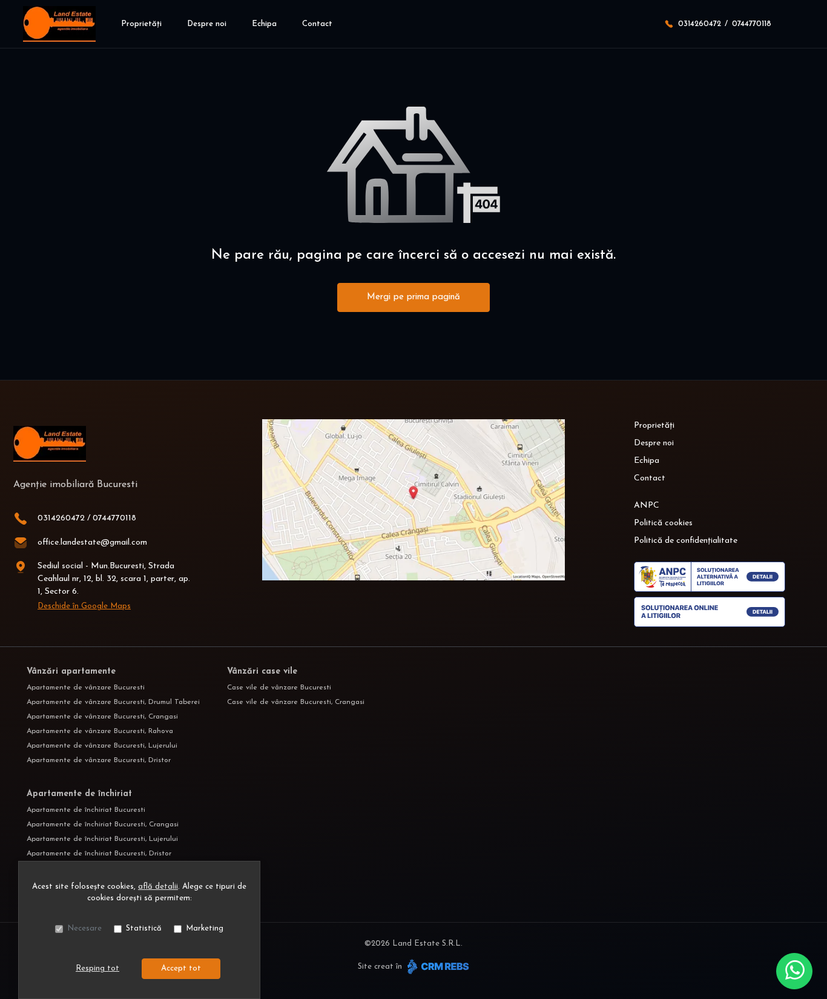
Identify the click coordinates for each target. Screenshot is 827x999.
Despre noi (206, 24)
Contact (317, 24)
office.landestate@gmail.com (92, 542)
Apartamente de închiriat (79, 793)
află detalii (158, 887)
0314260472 (699, 24)
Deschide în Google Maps (84, 606)
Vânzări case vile (262, 671)
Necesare (84, 928)
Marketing (204, 928)
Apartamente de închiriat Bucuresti (86, 810)
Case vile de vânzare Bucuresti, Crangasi (295, 702)
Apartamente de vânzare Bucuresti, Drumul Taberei (113, 702)
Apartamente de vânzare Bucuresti (86, 687)
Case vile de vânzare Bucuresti (279, 687)
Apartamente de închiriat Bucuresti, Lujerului (102, 839)
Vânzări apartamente (71, 671)
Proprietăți (141, 24)
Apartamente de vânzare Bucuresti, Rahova (100, 731)
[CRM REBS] (436, 967)
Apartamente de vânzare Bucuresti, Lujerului (102, 745)
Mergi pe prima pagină (413, 297)
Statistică (144, 928)
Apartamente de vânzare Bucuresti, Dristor (99, 760)
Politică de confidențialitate (685, 540)
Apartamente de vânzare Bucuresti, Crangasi (102, 716)
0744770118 (751, 24)
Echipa (264, 24)
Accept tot (181, 968)
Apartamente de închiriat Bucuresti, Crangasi (103, 824)
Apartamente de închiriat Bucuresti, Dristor (99, 853)
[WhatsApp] (794, 971)
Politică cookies (663, 523)
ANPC (646, 505)
